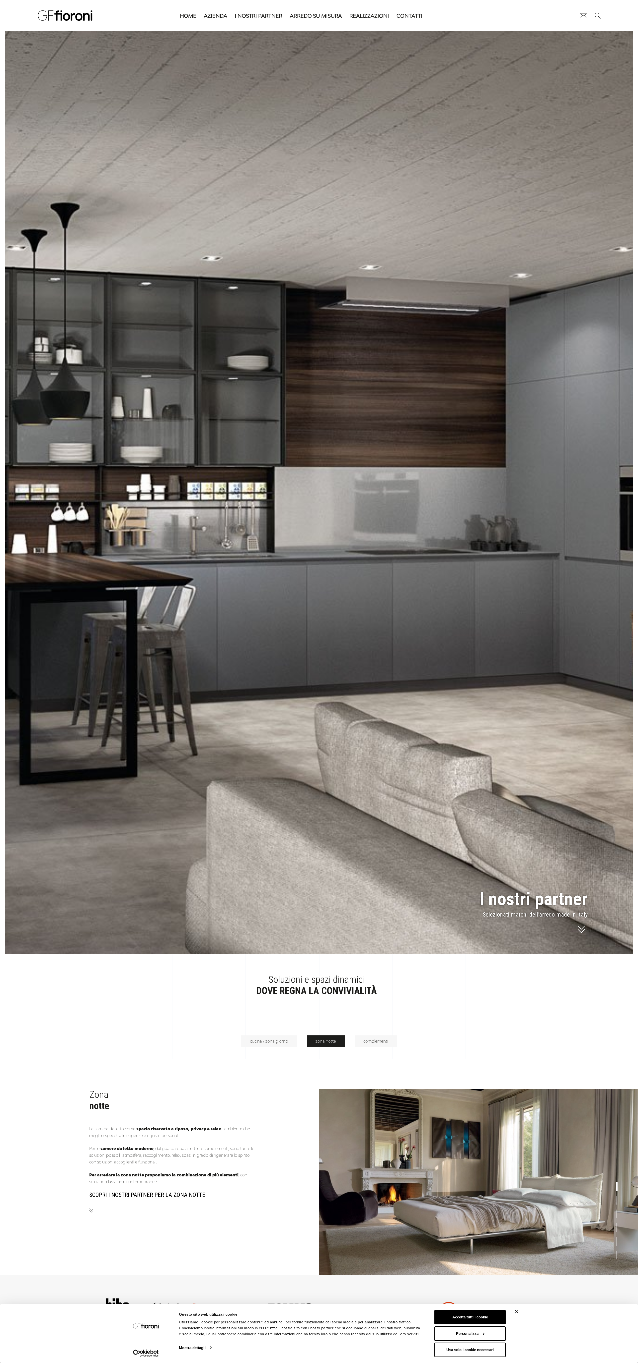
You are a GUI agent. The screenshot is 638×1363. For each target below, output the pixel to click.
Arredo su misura (316, 16)
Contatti (409, 16)
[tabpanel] (478, 1182)
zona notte (326, 1041)
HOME (188, 16)
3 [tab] (618, 1212)
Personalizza (467, 1333)
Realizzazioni (369, 16)
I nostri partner (258, 16)
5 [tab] (618, 1239)
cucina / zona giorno (269, 1041)
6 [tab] (618, 1253)
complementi (375, 1041)
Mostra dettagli (192, 1348)
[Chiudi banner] (516, 1311)
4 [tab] (618, 1225)
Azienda (215, 16)
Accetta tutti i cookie (470, 1317)
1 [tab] (618, 1184)
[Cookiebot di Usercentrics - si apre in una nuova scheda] (146, 1353)
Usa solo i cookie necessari (470, 1350)
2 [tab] (618, 1198)
